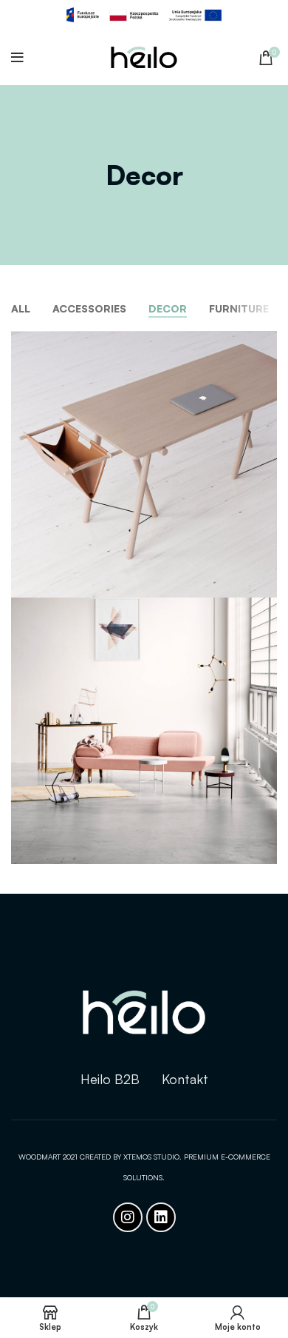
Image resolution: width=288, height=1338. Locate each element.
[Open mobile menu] (17, 58)
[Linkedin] (161, 1217)
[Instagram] (128, 1217)
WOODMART (40, 1156)
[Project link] (144, 464)
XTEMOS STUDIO (151, 1156)
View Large (266, 342)
